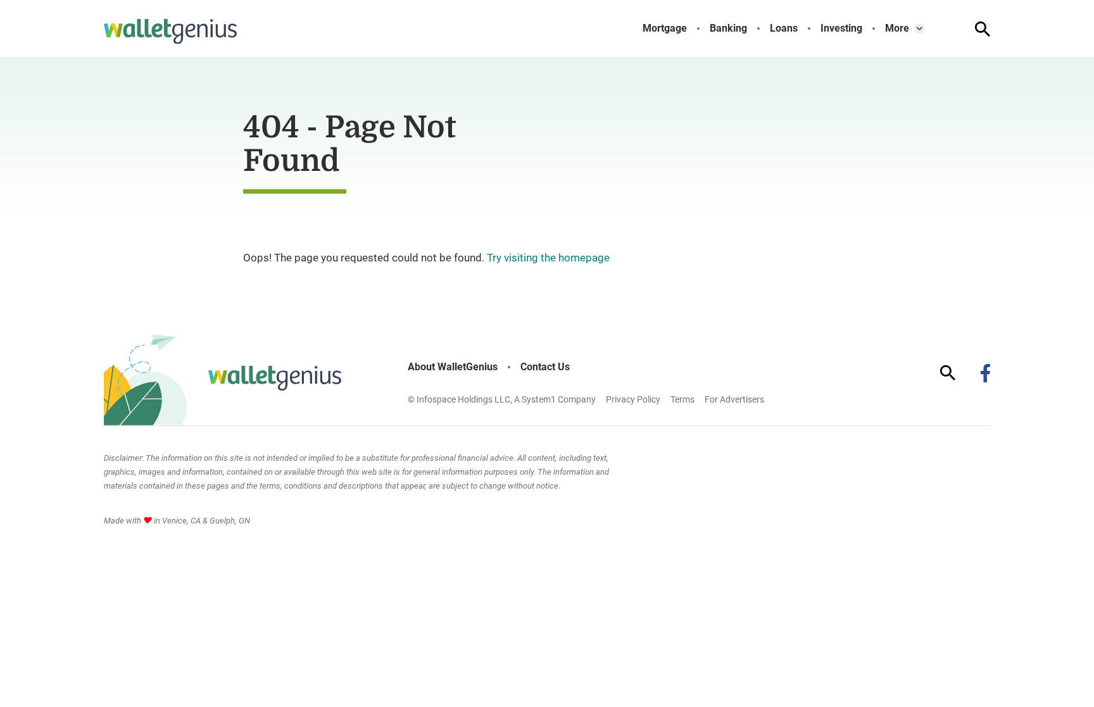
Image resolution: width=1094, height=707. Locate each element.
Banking (728, 28)
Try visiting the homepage (548, 257)
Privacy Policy (633, 399)
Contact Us (545, 367)
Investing (841, 28)
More (897, 28)
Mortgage (665, 28)
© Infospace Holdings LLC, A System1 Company (502, 399)
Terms (682, 399)
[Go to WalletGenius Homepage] (170, 31)
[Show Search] (982, 29)
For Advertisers (734, 399)
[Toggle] (919, 28)
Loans (784, 28)
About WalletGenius (453, 367)
